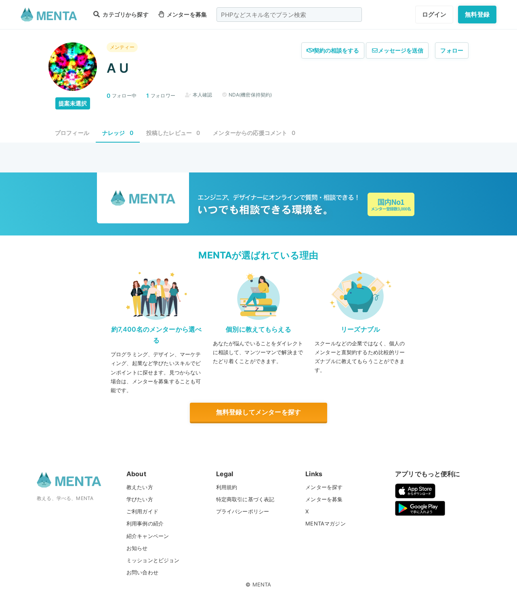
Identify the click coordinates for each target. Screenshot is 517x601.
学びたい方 (139, 499)
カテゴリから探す (124, 14)
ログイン (434, 14)
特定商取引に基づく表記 (245, 499)
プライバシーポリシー (242, 511)
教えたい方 (139, 487)
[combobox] (289, 14)
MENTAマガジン (325, 523)
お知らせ (137, 548)
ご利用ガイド (142, 511)
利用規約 (226, 487)
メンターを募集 (186, 14)
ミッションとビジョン (153, 560)
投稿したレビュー (173, 132)
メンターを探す (324, 487)
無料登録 (477, 14)
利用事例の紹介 (145, 523)
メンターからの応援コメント (254, 132)
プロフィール (72, 132)
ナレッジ (117, 132)
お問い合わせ (142, 572)
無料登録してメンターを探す (258, 412)
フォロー (451, 50)
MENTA (261, 584)
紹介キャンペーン (147, 536)
